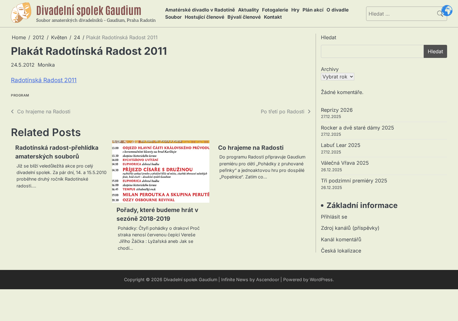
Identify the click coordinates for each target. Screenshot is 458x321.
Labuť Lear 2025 (340, 145)
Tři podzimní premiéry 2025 (354, 180)
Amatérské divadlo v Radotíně (200, 10)
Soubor (173, 17)
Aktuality (248, 10)
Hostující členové (204, 17)
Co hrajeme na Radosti (251, 147)
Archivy (330, 69)
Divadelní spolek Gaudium (88, 10)
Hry (295, 10)
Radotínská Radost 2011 (44, 80)
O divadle (338, 10)
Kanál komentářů (341, 239)
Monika (46, 65)
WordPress (321, 279)
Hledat (328, 37)
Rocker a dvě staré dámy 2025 (357, 128)
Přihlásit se (334, 217)
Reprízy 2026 (337, 110)
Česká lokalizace (341, 251)
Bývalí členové (244, 17)
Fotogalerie (275, 10)
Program (20, 95)
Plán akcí (313, 10)
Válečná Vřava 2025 (345, 163)
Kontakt (273, 17)
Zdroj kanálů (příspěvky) (350, 228)
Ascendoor (267, 279)
